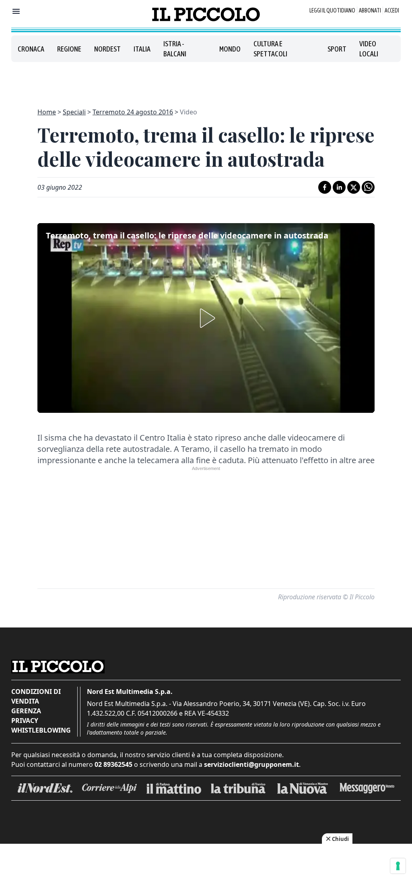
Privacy (24, 720)
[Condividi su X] (353, 187)
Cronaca (31, 49)
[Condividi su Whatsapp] (368, 187)
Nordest (107, 49)
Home (46, 112)
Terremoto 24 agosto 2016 (133, 112)
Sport (337, 49)
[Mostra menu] (16, 11)
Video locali (368, 48)
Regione (69, 49)
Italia (142, 49)
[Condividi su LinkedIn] (339, 187)
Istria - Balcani (174, 48)
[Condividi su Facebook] (324, 187)
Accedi (392, 10)
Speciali (74, 112)
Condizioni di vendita (36, 696)
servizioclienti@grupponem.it (251, 764)
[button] (206, 318)
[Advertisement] (206, 80)
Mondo (230, 49)
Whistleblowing (41, 730)
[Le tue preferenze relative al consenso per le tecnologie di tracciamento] (398, 866)
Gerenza (26, 710)
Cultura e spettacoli (270, 48)
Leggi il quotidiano (332, 10)
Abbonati (370, 10)
